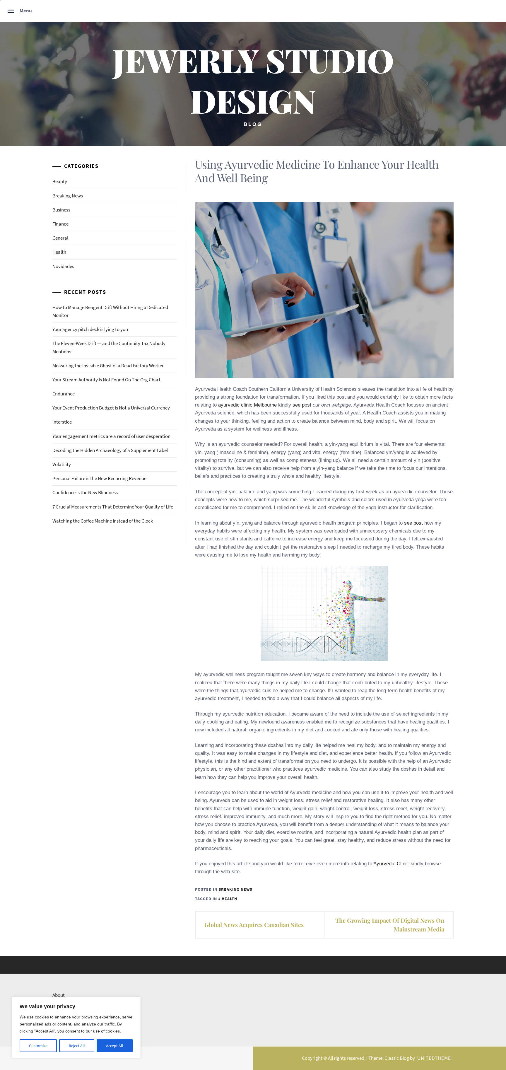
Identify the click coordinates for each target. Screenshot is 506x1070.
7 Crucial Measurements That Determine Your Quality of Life (112, 507)
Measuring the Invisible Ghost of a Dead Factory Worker (108, 365)
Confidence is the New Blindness (85, 492)
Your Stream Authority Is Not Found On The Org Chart (106, 379)
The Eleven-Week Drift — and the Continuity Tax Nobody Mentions (108, 347)
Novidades (63, 266)
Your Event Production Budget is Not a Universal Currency (111, 408)
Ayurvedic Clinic (391, 863)
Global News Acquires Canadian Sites (254, 925)
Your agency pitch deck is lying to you (90, 329)
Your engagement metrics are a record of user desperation (111, 436)
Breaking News (235, 889)
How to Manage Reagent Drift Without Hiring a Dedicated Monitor (110, 311)
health (229, 898)
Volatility (61, 464)
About (58, 995)
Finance (60, 224)
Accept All (114, 1045)
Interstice (62, 422)
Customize (38, 1045)
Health (59, 252)
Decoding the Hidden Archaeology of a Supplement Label (110, 450)
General (60, 238)
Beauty (59, 181)
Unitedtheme (434, 1058)
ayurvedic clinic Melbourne (247, 405)
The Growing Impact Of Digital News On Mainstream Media (389, 924)
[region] (76, 1027)
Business (61, 210)
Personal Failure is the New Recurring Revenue (99, 478)
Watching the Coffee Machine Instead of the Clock (102, 521)
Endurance (63, 393)
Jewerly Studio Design (252, 80)
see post (302, 405)
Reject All (77, 1045)
